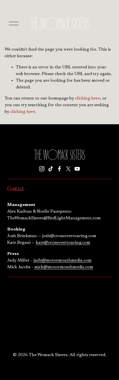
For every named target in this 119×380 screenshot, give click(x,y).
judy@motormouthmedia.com (62, 260)
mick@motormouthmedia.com (63, 267)
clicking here (87, 98)
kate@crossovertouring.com (63, 242)
